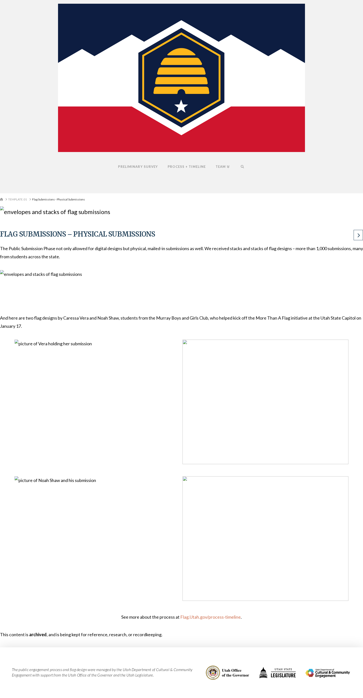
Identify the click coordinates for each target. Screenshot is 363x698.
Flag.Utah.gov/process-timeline (210, 617)
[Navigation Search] (242, 174)
